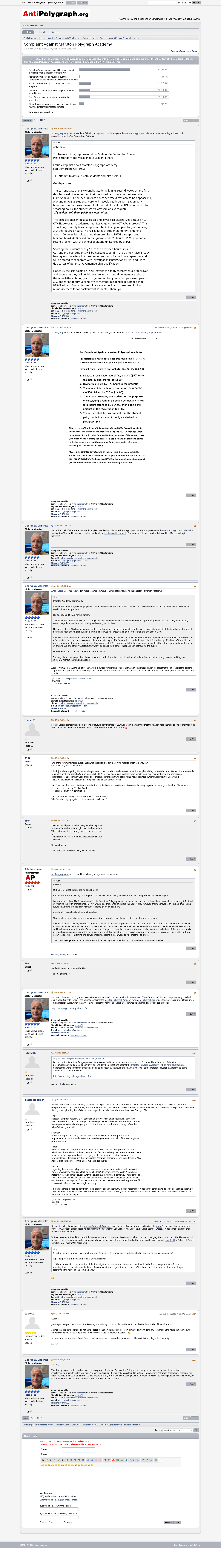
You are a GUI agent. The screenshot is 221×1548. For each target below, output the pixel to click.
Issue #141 (170, 1240)
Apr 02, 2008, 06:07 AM (62, 1221)
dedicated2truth (34, 1099)
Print (194, 120)
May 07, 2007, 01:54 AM (60, 720)
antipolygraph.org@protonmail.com (72, 313)
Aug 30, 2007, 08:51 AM (60, 1053)
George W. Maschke (36, 128)
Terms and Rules (185, 1545)
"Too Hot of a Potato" (78, 318)
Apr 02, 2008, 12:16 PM (62, 1360)
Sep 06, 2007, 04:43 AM (62, 1100)
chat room (81, 306)
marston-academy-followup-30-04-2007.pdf (72, 678)
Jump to (158, 1430)
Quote (192, 297)
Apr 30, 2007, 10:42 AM (62, 586)
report (159, 1226)
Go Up (25, 1418)
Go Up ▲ (197, 1545)
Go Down (27, 120)
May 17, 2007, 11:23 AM (60, 820)
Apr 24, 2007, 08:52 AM (62, 525)
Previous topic (178, 51)
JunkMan (30, 1053)
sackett (29, 1313)
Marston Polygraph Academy (138, 133)
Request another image (67, 1500)
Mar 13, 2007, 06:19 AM (63, 128)
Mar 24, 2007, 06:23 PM (62, 327)
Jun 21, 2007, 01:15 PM (61, 869)
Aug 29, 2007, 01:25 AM (62, 992)
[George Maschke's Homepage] (26, 176)
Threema (55, 316)
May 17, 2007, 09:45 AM (60, 758)
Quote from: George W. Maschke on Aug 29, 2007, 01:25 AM (79, 1058)
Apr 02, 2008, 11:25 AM (60, 1314)
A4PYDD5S (64, 316)
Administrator (33, 869)
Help (175, 1545)
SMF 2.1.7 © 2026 (27, 1545)
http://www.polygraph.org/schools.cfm (69, 1008)
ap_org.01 (79, 308)
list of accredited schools (115, 533)
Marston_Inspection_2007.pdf (67, 1199)
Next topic (192, 51)
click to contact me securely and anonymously (79, 311)
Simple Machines (40, 1545)
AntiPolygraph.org (60, 133)
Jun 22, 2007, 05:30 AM (60, 963)
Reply (186, 120)
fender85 (30, 720)
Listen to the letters (48, 1500)
